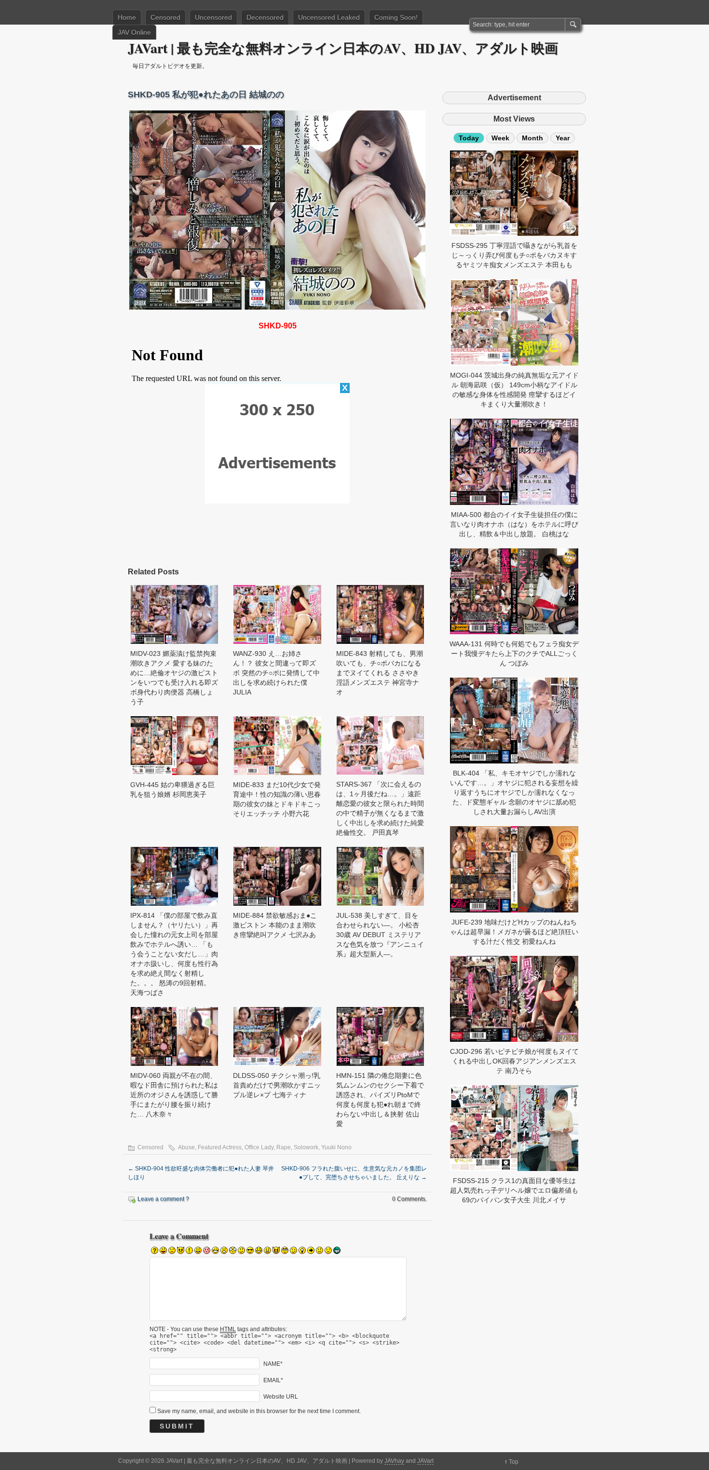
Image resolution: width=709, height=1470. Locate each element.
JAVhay (394, 1460)
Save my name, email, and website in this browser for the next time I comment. (259, 1411)
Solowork (306, 1147)
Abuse (186, 1147)
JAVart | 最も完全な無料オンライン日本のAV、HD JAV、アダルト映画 (343, 48)
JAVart (425, 1460)
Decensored (265, 17)
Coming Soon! (396, 17)
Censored (165, 17)
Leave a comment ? (163, 1199)
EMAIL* (273, 1380)
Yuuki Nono (336, 1147)
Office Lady (259, 1147)
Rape (283, 1147)
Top (513, 1461)
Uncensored (213, 17)
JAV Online (134, 32)
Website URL (280, 1396)
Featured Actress (220, 1147)
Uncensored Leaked (329, 17)
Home (127, 17)
